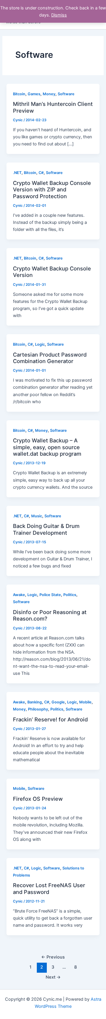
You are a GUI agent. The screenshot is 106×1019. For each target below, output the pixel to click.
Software (66, 94)
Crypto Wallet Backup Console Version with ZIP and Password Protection (52, 189)
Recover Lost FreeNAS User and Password (49, 888)
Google (58, 702)
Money (49, 94)
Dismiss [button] (59, 15)
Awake (19, 595)
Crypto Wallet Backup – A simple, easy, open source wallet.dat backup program (47, 447)
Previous (53, 957)
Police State (50, 595)
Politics (69, 595)
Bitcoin (19, 94)
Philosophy (38, 709)
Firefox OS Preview (38, 798)
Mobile (85, 702)
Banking (34, 702)
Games (34, 94)
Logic (40, 344)
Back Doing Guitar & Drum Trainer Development (46, 529)
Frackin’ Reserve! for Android (50, 719)
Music (36, 516)
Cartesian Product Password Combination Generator (50, 357)
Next (53, 977)
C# (41, 172)
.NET (17, 172)
